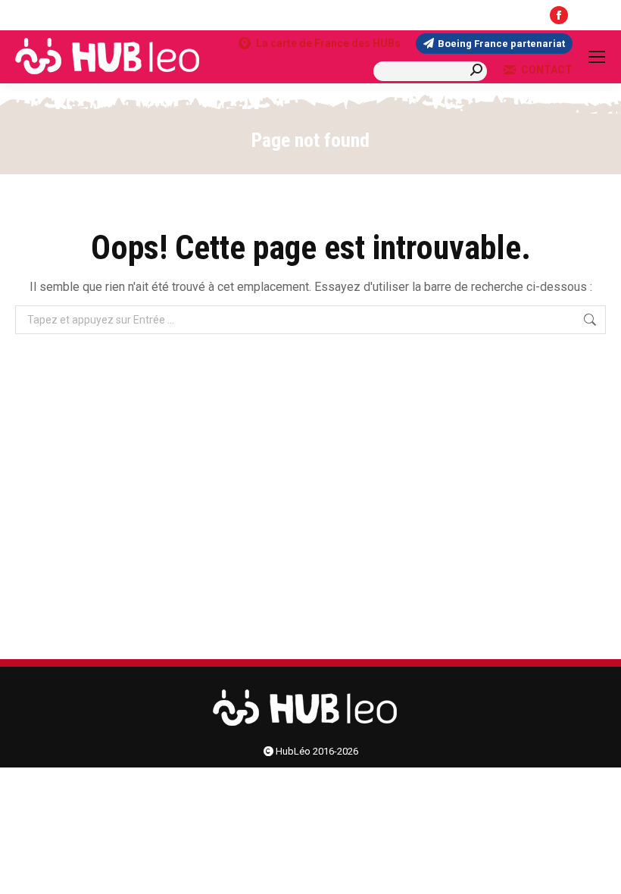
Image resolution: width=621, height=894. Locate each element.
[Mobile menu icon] (597, 57)
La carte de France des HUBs (328, 43)
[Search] (476, 70)
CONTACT (547, 70)
